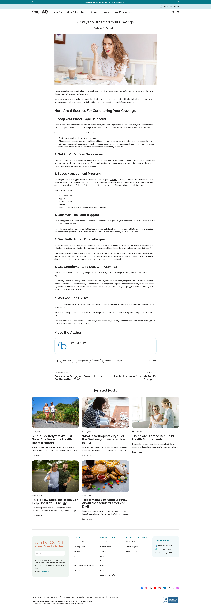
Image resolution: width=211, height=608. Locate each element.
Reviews (77, 551)
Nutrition (108, 361)
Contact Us (104, 542)
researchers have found (80, 124)
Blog (75, 556)
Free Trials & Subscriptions (109, 561)
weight (119, 361)
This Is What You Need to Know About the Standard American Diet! (104, 503)
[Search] (173, 12)
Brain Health (67, 361)
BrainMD (102, 597)
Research (58, 272)
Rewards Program (132, 551)
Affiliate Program (132, 547)
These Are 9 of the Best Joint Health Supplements (153, 437)
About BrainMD (79, 542)
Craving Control (80, 281)
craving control (82, 361)
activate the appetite (126, 163)
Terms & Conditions (50, 597)
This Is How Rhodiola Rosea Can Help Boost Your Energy (55, 501)
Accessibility (80, 597)
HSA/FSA (103, 565)
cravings (113, 179)
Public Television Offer (108, 575)
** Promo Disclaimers (66, 597)
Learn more (37, 455)
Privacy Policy (36, 597)
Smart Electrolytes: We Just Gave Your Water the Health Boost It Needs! (52, 439)
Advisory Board (79, 547)
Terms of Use (45, 572)
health (96, 361)
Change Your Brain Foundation (84, 565)
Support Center (105, 547)
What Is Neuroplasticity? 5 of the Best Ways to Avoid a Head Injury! (104, 439)
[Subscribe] (63, 553)
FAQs (102, 570)
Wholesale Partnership (134, 542)
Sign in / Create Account (171, 6)
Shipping (103, 551)
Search (89, 597)
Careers (77, 570)
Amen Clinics (78, 561)
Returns (103, 556)
